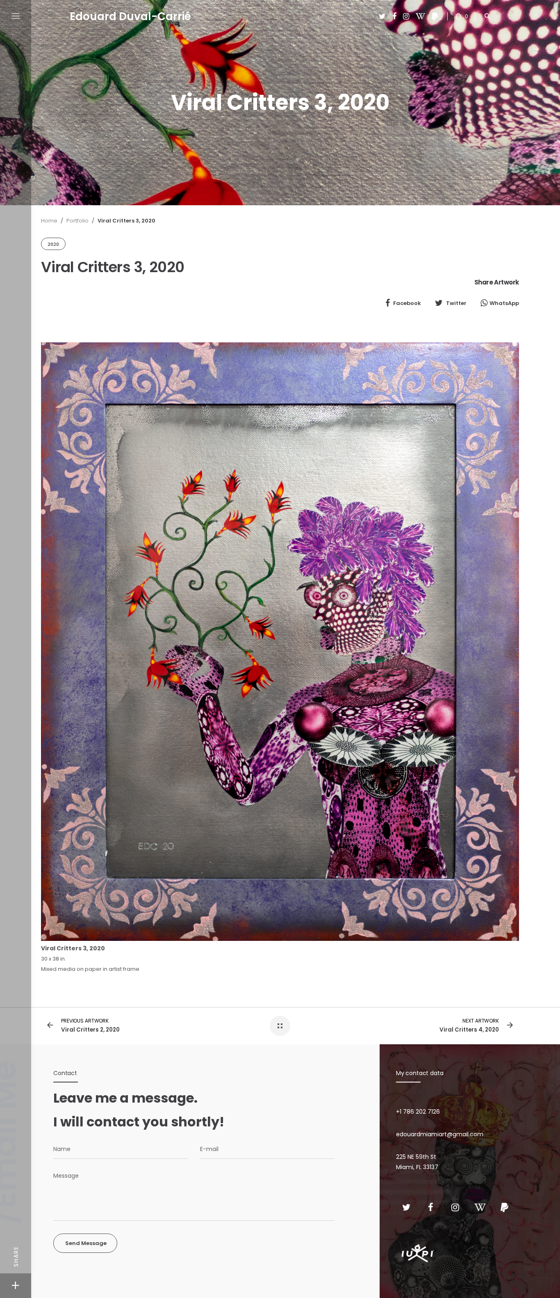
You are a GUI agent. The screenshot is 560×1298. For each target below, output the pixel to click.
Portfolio (77, 221)
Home (49, 221)
